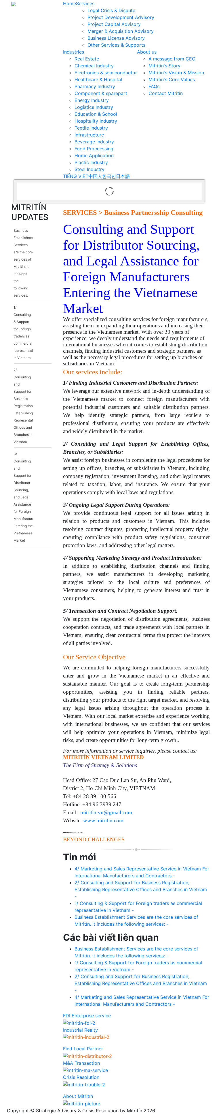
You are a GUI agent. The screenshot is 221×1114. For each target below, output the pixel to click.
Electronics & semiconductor (106, 72)
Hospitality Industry (96, 121)
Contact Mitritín (165, 93)
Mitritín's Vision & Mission (176, 72)
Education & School (96, 114)
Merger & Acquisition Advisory (120, 31)
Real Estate (87, 59)
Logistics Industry (94, 107)
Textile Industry (91, 128)
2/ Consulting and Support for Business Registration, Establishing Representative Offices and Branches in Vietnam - (141, 889)
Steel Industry (89, 169)
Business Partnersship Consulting (153, 212)
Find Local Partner (83, 1049)
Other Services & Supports (116, 45)
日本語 (123, 176)
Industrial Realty (80, 1030)
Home (69, 3)
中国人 (95, 176)
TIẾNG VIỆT (75, 176)
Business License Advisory (116, 38)
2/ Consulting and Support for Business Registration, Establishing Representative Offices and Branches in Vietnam (26, 406)
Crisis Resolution (81, 1077)
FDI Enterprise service (87, 1015)
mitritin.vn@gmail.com (106, 812)
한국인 (109, 176)
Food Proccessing (94, 148)
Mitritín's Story (164, 66)
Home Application (94, 155)
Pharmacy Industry (95, 86)
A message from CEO (171, 59)
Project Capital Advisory (114, 24)
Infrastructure (89, 135)
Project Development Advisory (120, 17)
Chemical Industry (94, 66)
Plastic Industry (91, 162)
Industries (73, 52)
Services (85, 3)
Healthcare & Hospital (98, 79)
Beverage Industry (94, 142)
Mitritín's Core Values (171, 79)
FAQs (153, 86)
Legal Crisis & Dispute (111, 10)
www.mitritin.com (103, 820)
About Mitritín (78, 1096)
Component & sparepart (101, 93)
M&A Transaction (81, 1063)
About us (147, 52)
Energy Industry (92, 100)
